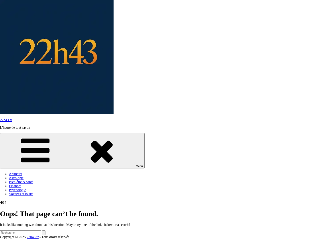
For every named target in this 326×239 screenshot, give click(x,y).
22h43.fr (6, 120)
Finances (15, 186)
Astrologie (16, 178)
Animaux (15, 174)
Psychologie (17, 190)
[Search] (43, 232)
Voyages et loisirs (21, 194)
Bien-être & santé (21, 182)
